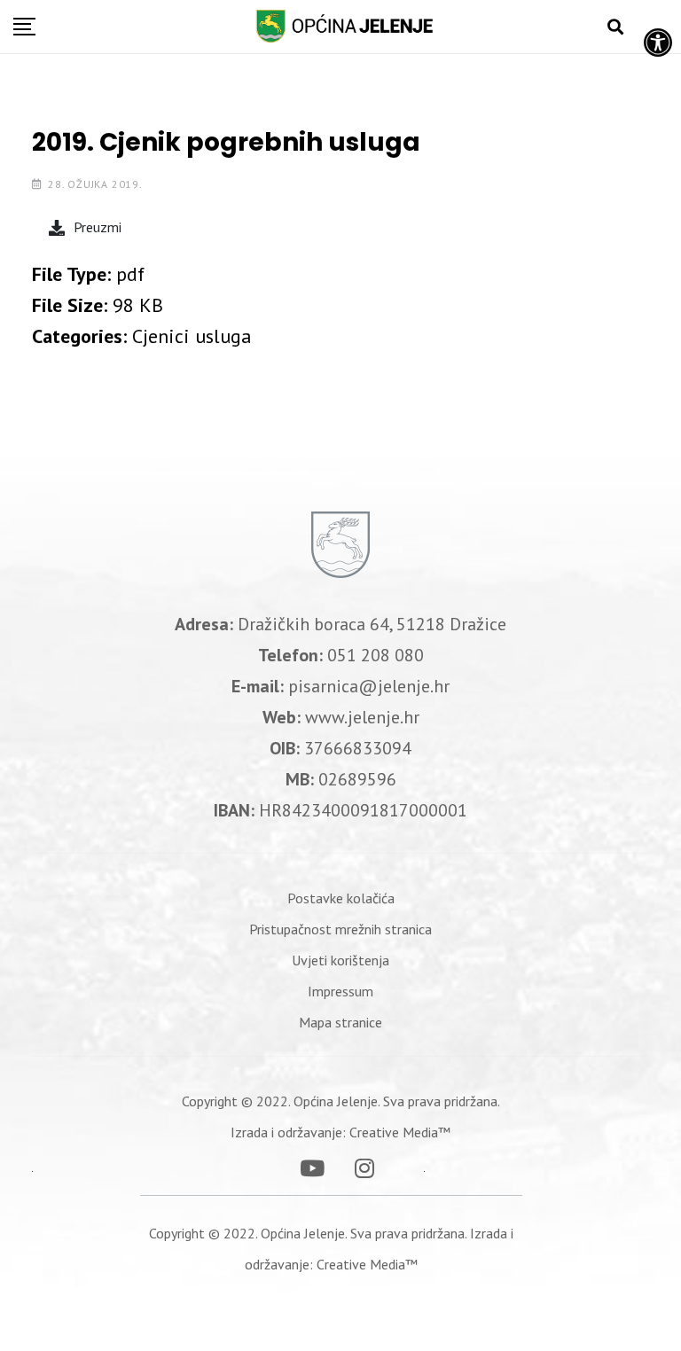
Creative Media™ (399, 1132)
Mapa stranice (340, 1022)
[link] (341, 898)
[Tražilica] (615, 27)
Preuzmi (97, 227)
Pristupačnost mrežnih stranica (340, 929)
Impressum (340, 991)
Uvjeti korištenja (340, 960)
